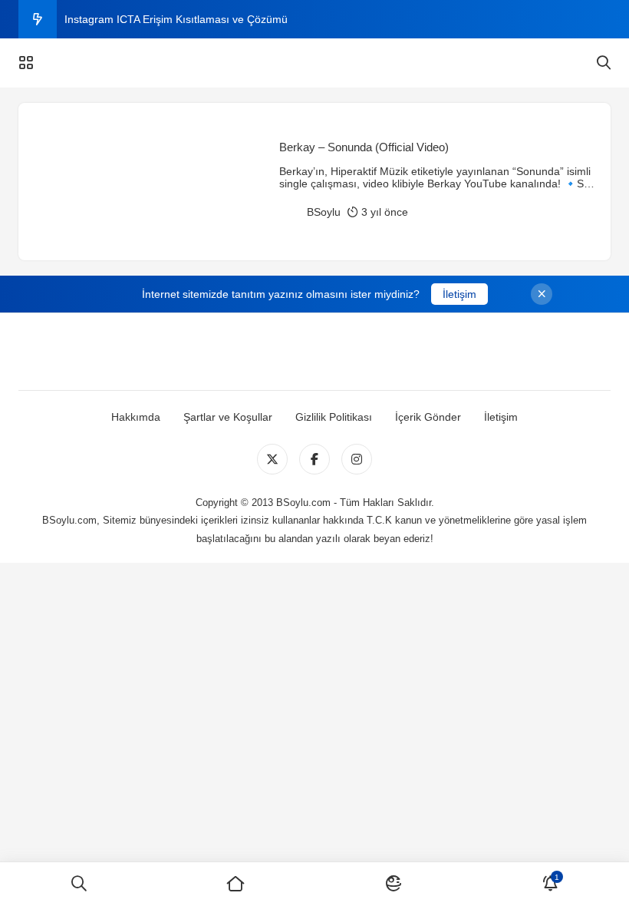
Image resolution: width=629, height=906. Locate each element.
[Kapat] (541, 294)
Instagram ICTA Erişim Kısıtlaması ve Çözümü (176, 19)
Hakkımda (135, 417)
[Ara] (78, 884)
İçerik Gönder (428, 417)
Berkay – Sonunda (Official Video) (364, 147)
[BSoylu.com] (314, 63)
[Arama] (604, 63)
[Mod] (393, 884)
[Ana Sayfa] (235, 884)
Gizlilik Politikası (333, 417)
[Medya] (272, 459)
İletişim (459, 294)
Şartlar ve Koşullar (227, 417)
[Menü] (26, 63)
